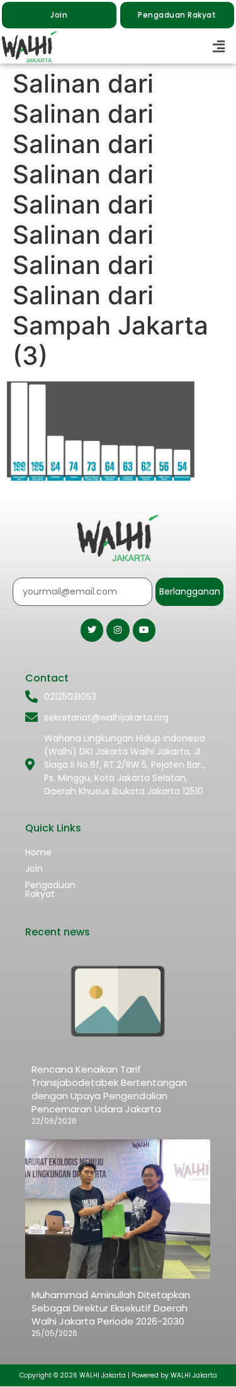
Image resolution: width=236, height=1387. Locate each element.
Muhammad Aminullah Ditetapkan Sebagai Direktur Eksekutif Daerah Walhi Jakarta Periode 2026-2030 (110, 1308)
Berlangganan (189, 591)
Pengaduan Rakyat (50, 889)
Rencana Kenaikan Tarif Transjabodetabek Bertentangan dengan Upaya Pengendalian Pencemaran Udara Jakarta (109, 1089)
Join (34, 868)
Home (38, 852)
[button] (219, 47)
